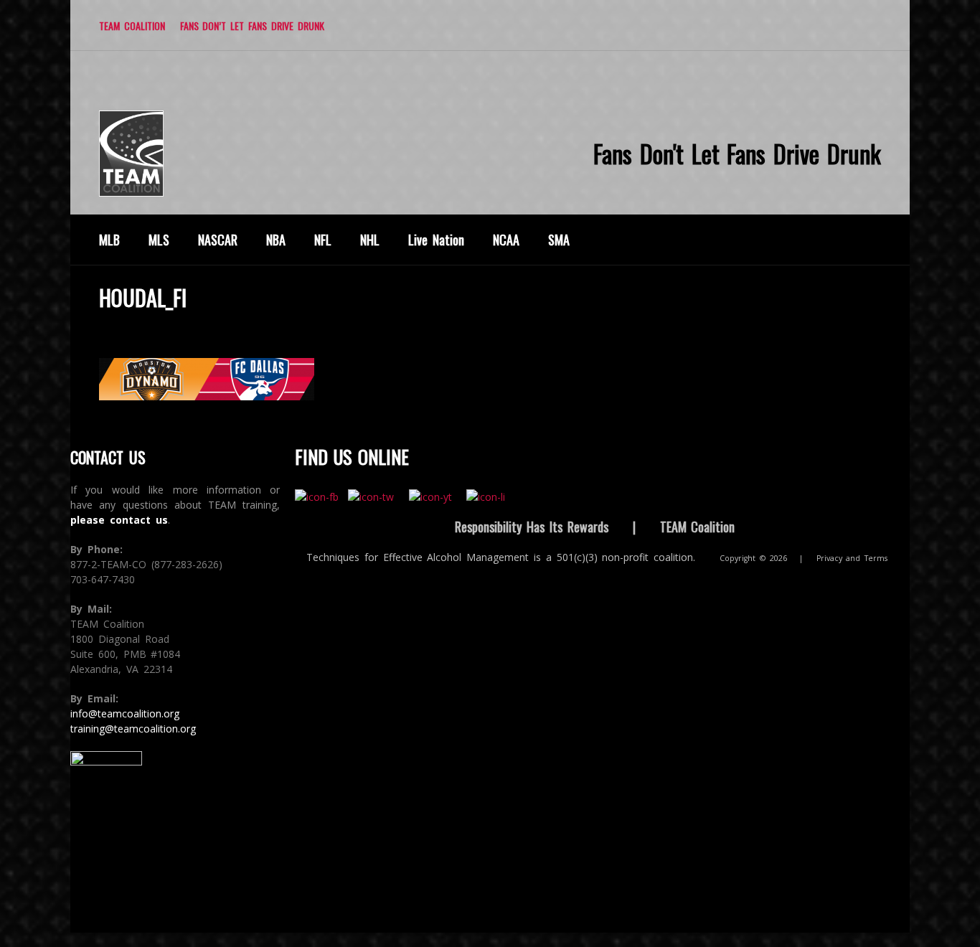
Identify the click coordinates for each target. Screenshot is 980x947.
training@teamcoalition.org (133, 728)
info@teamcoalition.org (124, 713)
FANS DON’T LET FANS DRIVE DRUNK (252, 25)
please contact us (119, 520)
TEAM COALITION (132, 25)
